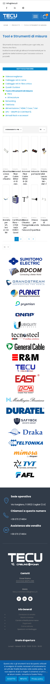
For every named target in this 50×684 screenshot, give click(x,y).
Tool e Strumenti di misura (19, 91)
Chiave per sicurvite (35, 222)
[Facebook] (6, 7)
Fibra (9, 94)
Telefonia (9, 104)
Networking (10, 101)
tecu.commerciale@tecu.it (25, 591)
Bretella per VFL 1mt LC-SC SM (6, 226)
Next (33, 239)
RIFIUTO (23, 679)
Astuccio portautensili (37, 172)
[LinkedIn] (14, 7)
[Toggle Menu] (35, 16)
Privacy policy (37, 679)
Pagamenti (27, 623)
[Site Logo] (10, 16)
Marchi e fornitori (27, 617)
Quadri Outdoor (12, 87)
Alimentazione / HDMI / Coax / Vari (21, 108)
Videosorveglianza (13, 76)
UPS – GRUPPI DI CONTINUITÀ (18, 112)
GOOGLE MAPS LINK (25, 581)
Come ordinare (27, 626)
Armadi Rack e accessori (16, 115)
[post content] (6, 150)
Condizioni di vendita (27, 615)
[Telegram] (23, 7)
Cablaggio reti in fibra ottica (18, 83)
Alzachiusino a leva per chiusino (8, 175)
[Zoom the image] (25, 554)
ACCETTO (11, 679)
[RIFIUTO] (46, 672)
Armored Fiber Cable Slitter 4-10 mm (16, 177)
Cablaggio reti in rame (15, 80)
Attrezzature (13, 97)
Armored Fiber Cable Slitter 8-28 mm (26, 177)
